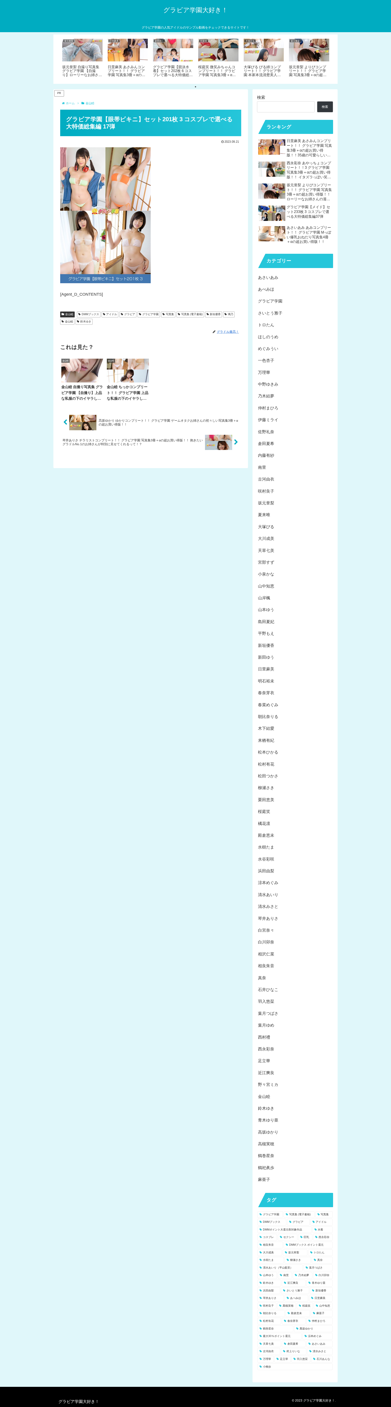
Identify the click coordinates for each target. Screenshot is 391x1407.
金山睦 (69, 314)
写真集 (170, 314)
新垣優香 (215, 314)
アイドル (111, 314)
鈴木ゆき (85, 321)
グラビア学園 (150, 314)
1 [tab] (195, 87)
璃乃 (230, 314)
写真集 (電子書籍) (192, 314)
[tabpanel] (82, 58)
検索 (261, 97)
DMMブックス (90, 314)
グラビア (129, 314)
